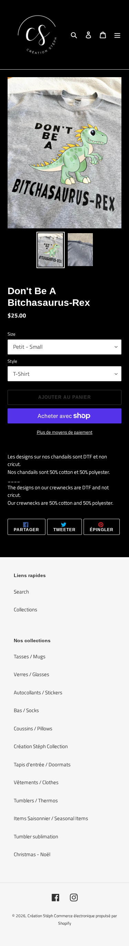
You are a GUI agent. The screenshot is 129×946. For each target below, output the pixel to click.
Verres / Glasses (31, 674)
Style (12, 361)
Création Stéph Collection (41, 746)
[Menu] (117, 34)
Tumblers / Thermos (36, 800)
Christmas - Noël (32, 854)
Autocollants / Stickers (38, 692)
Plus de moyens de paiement (65, 432)
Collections (25, 609)
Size (11, 334)
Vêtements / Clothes (36, 782)
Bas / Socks (26, 710)
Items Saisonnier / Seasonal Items (51, 818)
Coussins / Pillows (33, 728)
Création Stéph (40, 915)
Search (21, 592)
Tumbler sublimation (36, 836)
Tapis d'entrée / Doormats (42, 764)
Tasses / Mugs (29, 656)
